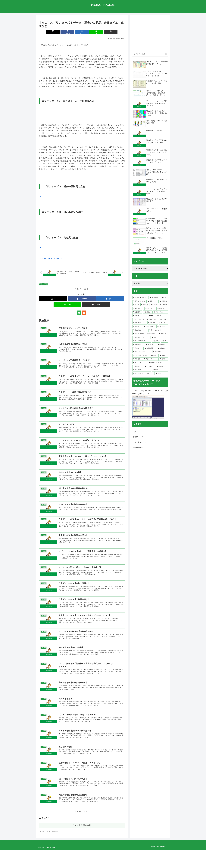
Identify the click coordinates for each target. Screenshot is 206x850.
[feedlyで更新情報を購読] (79, 313)
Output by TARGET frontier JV (50, 258)
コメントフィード (139, 442)
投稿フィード (138, 437)
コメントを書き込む (82, 825)
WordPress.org (138, 447)
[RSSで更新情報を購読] (84, 313)
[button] (110, 32)
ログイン (136, 432)
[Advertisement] (150, 35)
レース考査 (44, 284)
